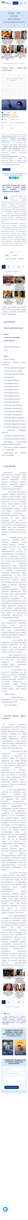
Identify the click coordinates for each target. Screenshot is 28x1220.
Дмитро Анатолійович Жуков (14, 78)
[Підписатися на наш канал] (14, 25)
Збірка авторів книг (14, 19)
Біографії (11, 13)
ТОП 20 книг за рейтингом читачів (14, 22)
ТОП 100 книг (14, 16)
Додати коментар (11, 1087)
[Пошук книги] (24, 7)
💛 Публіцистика (11, 80)
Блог (18, 13)
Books (7, 3)
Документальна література (11, 116)
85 (18, 267)
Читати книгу (6, 169)
